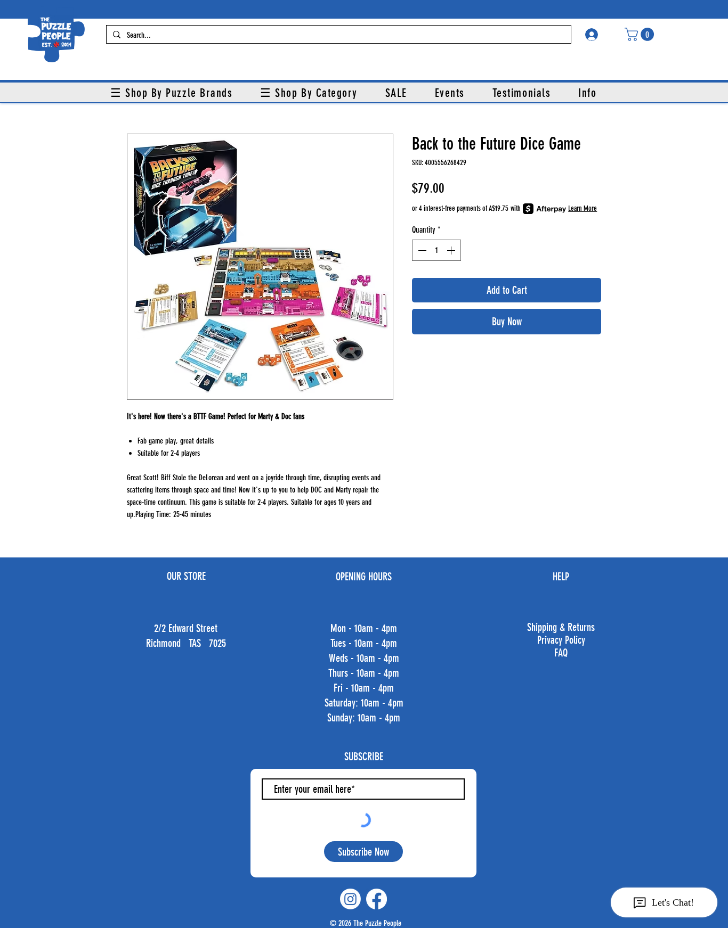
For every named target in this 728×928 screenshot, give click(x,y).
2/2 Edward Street (185, 628)
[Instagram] (350, 899)
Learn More (582, 208)
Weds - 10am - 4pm (364, 658)
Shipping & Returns (561, 627)
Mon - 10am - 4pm (363, 628)
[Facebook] (376, 899)
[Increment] (451, 250)
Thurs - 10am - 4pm (363, 673)
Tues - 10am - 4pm (363, 643)
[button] (641, 34)
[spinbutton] (436, 250)
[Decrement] (421, 250)
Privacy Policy (561, 640)
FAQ (561, 652)
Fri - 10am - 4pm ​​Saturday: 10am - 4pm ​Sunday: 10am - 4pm (364, 702)
